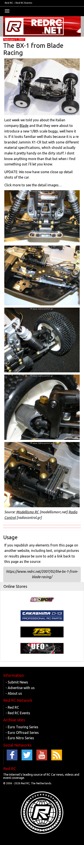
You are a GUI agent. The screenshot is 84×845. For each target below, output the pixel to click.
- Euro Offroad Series (22, 733)
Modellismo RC (27, 512)
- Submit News (17, 682)
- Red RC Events (18, 713)
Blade (24, 126)
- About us (14, 693)
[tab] (42, 586)
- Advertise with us (20, 688)
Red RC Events (24, 3)
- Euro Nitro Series (20, 738)
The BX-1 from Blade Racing (33, 49)
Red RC (9, 3)
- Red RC (12, 707)
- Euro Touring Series (22, 727)
